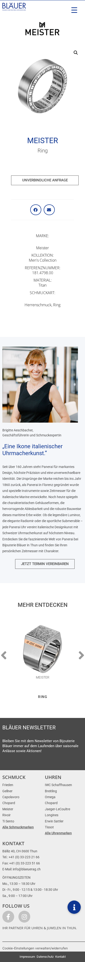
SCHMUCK (14, 777)
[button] (76, 52)
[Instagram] (24, 917)
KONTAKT (13, 843)
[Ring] (42, 649)
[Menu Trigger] (74, 10)
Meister (42, 140)
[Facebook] (8, 917)
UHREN (53, 777)
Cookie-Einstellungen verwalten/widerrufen (35, 948)
